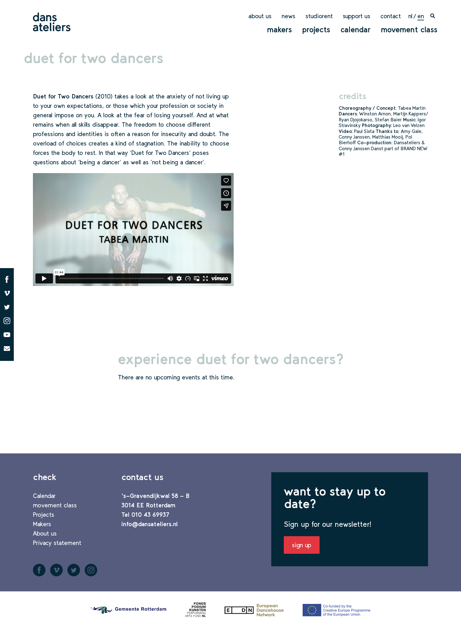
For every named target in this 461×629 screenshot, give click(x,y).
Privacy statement (57, 543)
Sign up (301, 545)
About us (260, 16)
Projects (316, 29)
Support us (356, 16)
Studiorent (319, 16)
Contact (390, 16)
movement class (409, 29)
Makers (279, 29)
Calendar (355, 29)
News (288, 16)
